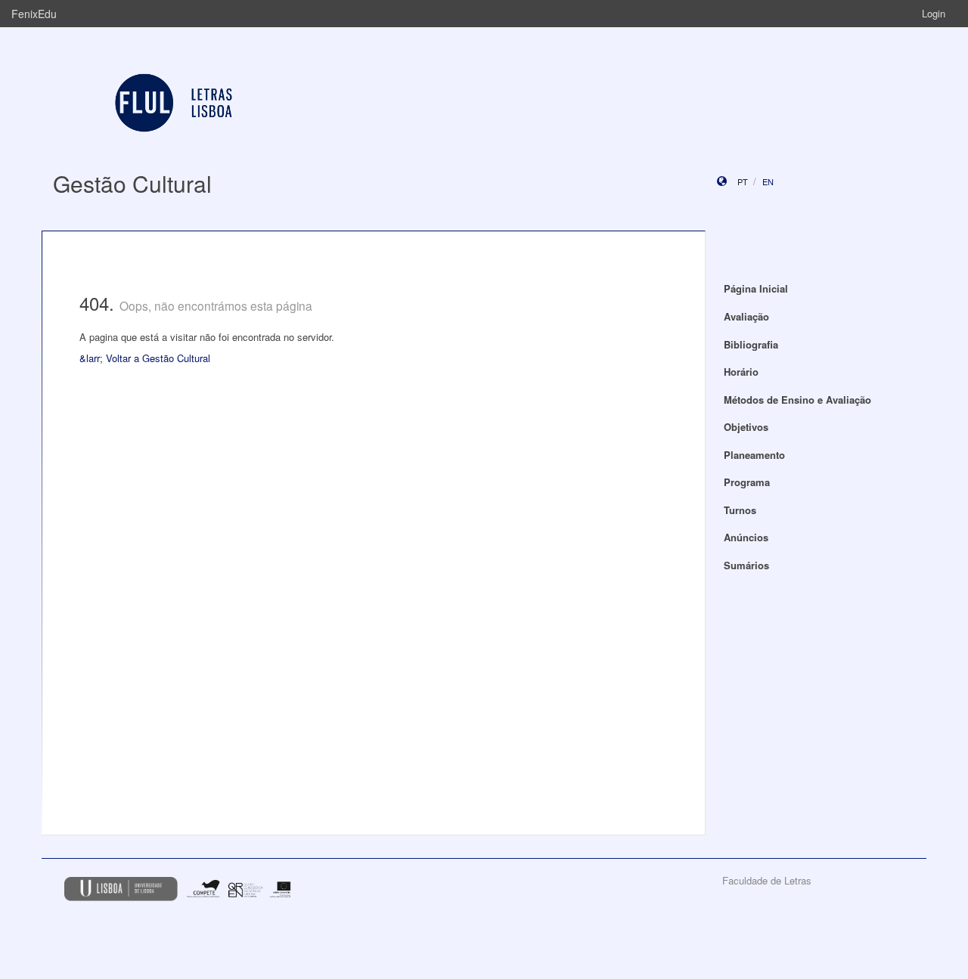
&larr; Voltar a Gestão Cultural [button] (144, 358)
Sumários (746, 565)
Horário (741, 371)
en (768, 181)
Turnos (740, 510)
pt (742, 181)
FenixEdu (34, 13)
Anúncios (746, 537)
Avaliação (746, 316)
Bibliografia (751, 344)
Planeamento (754, 455)
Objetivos (746, 427)
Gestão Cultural (132, 183)
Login (933, 13)
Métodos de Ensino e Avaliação (797, 399)
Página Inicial (756, 288)
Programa (747, 482)
